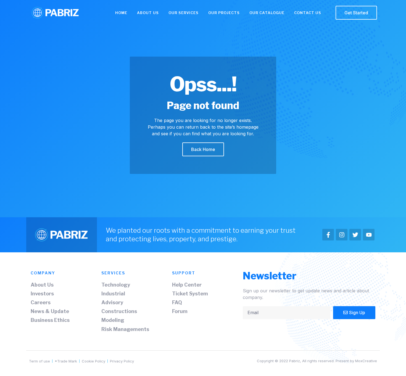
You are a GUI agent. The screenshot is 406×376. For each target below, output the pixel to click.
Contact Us (307, 12)
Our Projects (224, 12)
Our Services (183, 12)
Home (121, 12)
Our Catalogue (266, 12)
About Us (148, 12)
